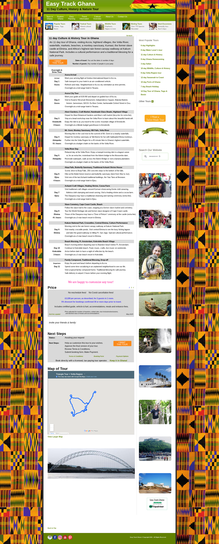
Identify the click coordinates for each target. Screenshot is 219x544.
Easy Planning (71, 17)
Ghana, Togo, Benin (59, 26)
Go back (129, 36)
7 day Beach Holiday (150, 86)
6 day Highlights (148, 45)
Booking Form (99, 356)
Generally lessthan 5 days (164, 26)
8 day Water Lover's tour (151, 50)
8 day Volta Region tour (151, 73)
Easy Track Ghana (70, 4)
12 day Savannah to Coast (152, 77)
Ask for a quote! (54, 314)
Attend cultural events (85, 26)
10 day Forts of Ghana (150, 82)
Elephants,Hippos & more (110, 26)
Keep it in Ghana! (118, 360)
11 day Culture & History (151, 55)
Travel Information (84, 17)
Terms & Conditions (76, 356)
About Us (109, 16)
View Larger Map (55, 437)
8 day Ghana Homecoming (152, 59)
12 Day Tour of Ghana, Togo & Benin (154, 93)
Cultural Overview (97, 17)
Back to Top (52, 528)
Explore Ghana (60, 17)
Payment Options (122, 356)
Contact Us (122, 16)
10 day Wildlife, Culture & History (155, 68)
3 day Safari (146, 64)
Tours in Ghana (49, 17)
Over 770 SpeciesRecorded (137, 26)
